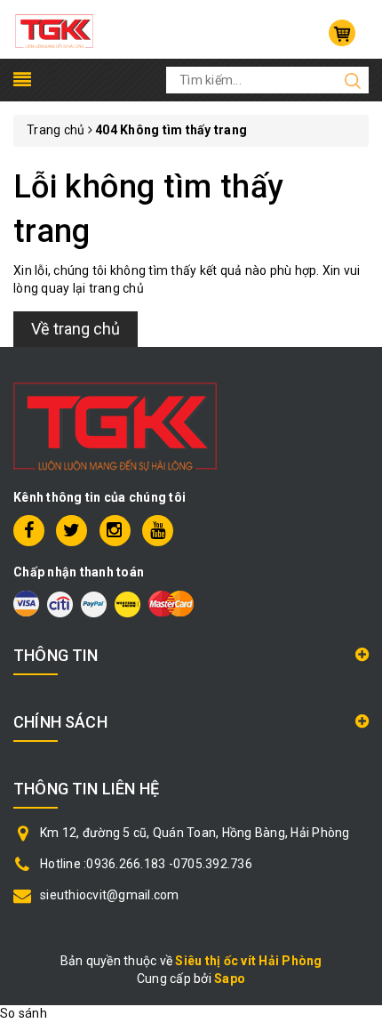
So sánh (23, 1013)
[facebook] (28, 530)
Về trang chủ (75, 328)
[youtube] (157, 530)
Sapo (229, 978)
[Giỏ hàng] (342, 33)
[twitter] (71, 530)
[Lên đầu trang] (355, 702)
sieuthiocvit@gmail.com (109, 895)
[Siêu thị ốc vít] (54, 28)
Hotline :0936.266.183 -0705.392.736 (146, 864)
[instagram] (115, 530)
